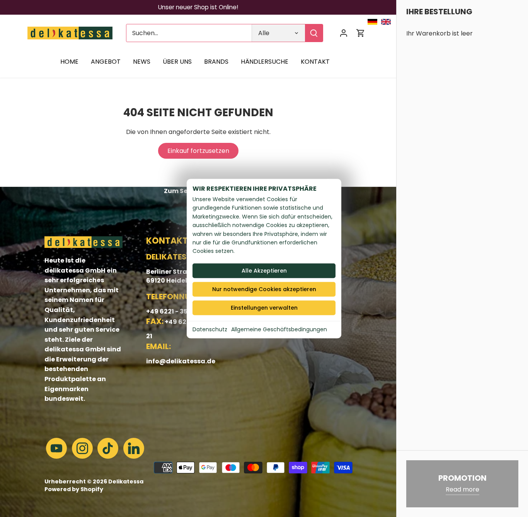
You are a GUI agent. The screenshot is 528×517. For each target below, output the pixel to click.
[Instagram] (82, 448)
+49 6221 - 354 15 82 (177, 311)
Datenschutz (209, 329)
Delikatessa (125, 481)
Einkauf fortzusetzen (198, 150)
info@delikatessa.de (180, 361)
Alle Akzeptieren (264, 271)
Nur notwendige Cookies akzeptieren (264, 289)
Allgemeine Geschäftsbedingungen (279, 329)
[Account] (343, 33)
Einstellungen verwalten (264, 308)
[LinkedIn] (134, 448)
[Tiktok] (108, 448)
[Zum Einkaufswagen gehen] (360, 33)
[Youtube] (56, 448)
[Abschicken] (314, 33)
